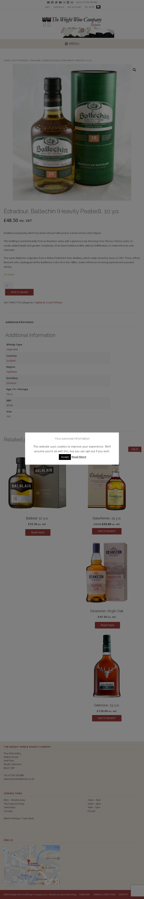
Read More (79, 457)
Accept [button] (65, 457)
